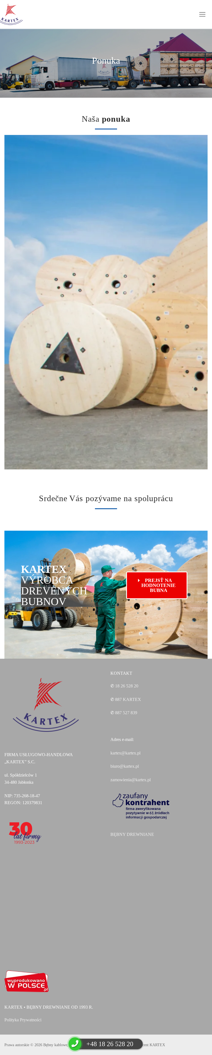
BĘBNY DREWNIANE (132, 834)
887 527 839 (126, 712)
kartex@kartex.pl (125, 753)
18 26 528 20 (126, 686)
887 (128, 699)
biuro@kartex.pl (124, 766)
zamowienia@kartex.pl (130, 779)
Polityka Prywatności (22, 1019)
